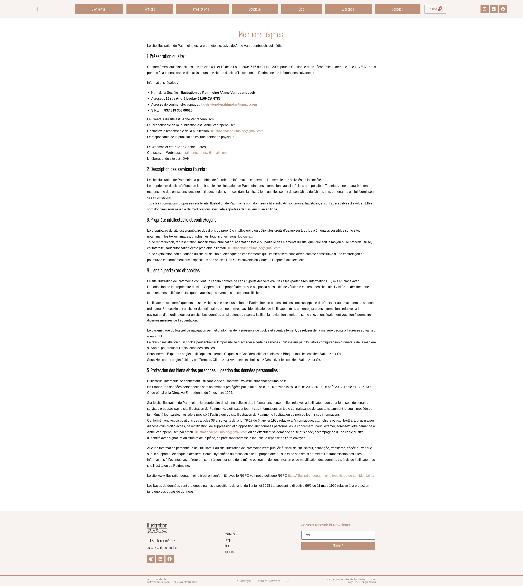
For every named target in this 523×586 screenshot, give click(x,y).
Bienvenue (99, 9)
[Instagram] (485, 9)
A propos (348, 9)
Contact (397, 9)
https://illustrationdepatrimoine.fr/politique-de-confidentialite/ (331, 475)
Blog (301, 9)
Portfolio (149, 9)
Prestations (201, 9)
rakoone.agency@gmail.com (206, 152)
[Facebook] (503, 9)
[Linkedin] (494, 9)
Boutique (255, 9)
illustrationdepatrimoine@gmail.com (229, 104)
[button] (202, 9)
